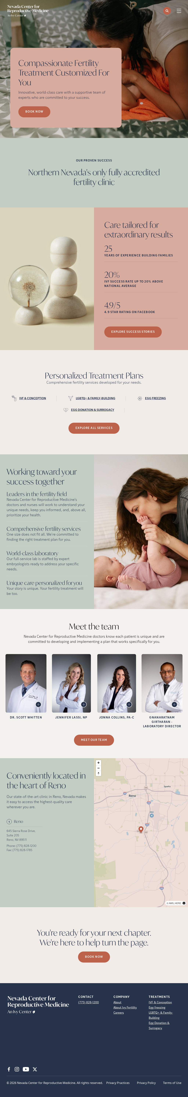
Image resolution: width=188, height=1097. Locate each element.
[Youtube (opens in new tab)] (26, 1069)
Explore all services (94, 428)
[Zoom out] (98, 768)
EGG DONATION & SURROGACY (92, 410)
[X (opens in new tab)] (35, 1069)
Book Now (94, 957)
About (117, 1002)
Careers (118, 1012)
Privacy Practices (118, 1083)
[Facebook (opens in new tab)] (9, 1069)
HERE (178, 903)
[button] (141, 830)
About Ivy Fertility (125, 1007)
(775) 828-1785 (22, 850)
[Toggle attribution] (184, 903)
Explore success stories (133, 332)
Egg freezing (157, 1007)
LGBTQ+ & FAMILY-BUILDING (95, 398)
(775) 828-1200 (26, 846)
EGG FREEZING (155, 398)
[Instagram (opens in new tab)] (17, 1069)
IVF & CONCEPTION (32, 398)
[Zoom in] (98, 762)
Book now (34, 111)
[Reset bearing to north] (98, 773)
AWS (171, 903)
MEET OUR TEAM (94, 740)
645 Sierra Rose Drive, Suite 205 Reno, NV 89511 (21, 836)
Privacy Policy (146, 1083)
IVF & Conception (160, 1002)
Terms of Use (172, 1083)
